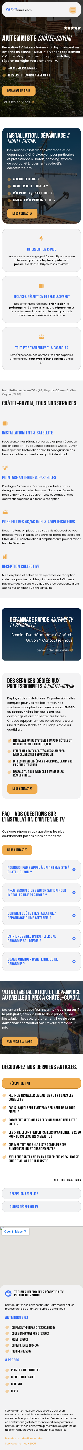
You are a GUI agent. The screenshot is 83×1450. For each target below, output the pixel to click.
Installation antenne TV (18, 390)
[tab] (41, 1083)
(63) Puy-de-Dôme (51, 390)
